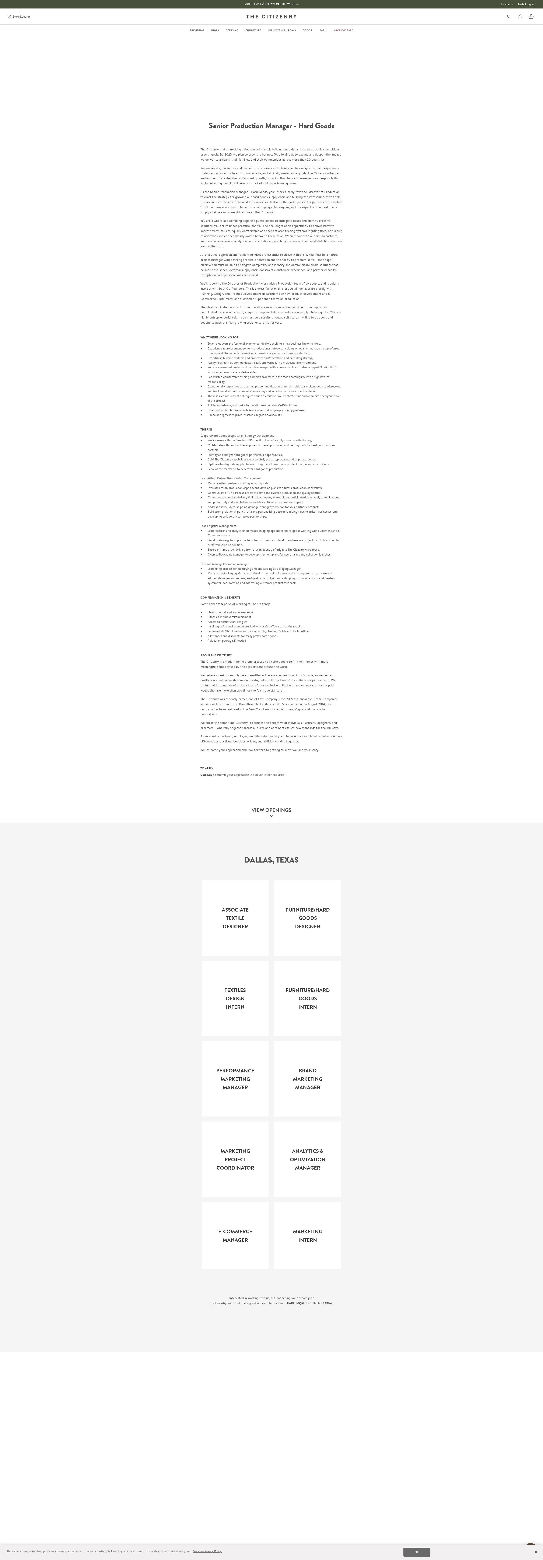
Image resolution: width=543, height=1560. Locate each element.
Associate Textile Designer (235, 918)
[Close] (536, 1552)
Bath (323, 30)
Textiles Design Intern (235, 999)
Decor (308, 30)
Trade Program (526, 4)
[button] (531, 16)
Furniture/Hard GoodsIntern (307, 999)
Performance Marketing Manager (235, 1079)
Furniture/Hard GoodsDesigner (307, 918)
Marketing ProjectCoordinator (235, 1159)
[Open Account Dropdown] (520, 16)
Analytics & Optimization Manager (308, 1159)
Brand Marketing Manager (307, 1079)
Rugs (215, 30)
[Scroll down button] (271, 816)
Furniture (253, 30)
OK (417, 1552)
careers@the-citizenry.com (309, 1303)
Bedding (232, 30)
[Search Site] (509, 16)
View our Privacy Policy (207, 1551)
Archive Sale (343, 30)
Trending (197, 30)
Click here (206, 775)
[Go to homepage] (271, 16)
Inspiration (507, 4)
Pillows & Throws (282, 30)
